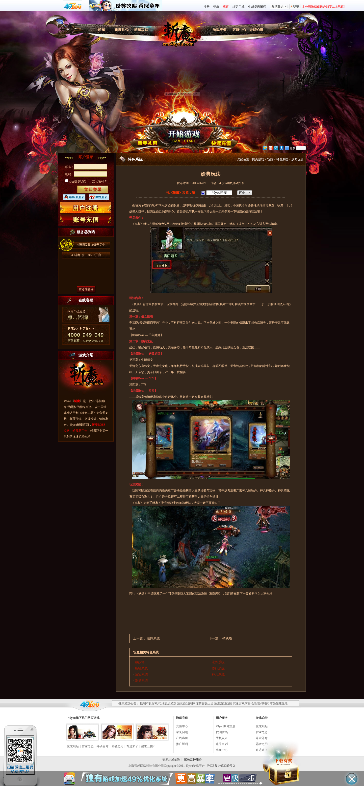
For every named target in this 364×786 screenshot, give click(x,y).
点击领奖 (20, 755)
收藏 (295, 7)
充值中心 (182, 726)
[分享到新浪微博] (270, 148)
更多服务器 (86, 289)
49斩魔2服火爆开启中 (91, 244)
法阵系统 (153, 638)
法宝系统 (141, 674)
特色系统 (282, 159)
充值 (226, 6)
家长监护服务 (193, 759)
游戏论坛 (256, 30)
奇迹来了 (132, 746)
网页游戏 (258, 159)
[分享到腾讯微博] (276, 148)
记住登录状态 (77, 181)
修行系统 (218, 668)
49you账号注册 (225, 726)
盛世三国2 (148, 746)
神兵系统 (218, 674)
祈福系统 (141, 668)
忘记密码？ (99, 181)
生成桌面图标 (257, 6)
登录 (216, 6)
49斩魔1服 (86, 255)
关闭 (32, 729)
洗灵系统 (141, 680)
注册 (206, 6)
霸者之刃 (117, 746)
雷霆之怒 (88, 746)
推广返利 (182, 744)
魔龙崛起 (73, 746)
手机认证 (222, 738)
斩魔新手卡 (80, 430)
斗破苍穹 (102, 746)
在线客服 (182, 738)
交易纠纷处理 (171, 759)
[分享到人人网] (281, 148)
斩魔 (101, 30)
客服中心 (239, 30)
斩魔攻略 (141, 30)
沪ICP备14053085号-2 (221, 765)
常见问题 (182, 732)
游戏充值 (220, 30)
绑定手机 (238, 6)
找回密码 (222, 732)
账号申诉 (222, 744)
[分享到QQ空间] (265, 148)
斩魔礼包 (122, 30)
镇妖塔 (227, 638)
